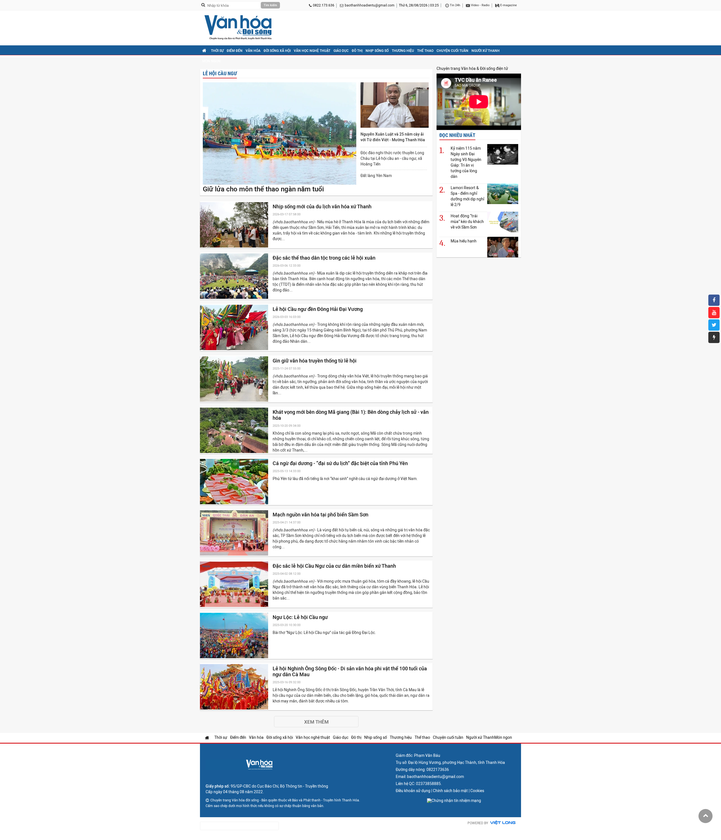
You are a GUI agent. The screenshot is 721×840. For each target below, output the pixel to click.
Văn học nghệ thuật (312, 51)
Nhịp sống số (377, 51)
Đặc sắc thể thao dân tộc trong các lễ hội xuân (325, 258)
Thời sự (217, 51)
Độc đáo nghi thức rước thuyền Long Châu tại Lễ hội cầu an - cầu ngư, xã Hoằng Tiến (392, 158)
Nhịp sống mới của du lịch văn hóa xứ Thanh (323, 206)
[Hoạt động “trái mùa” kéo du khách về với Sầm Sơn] (502, 222)
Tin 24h (454, 5)
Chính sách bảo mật (450, 790)
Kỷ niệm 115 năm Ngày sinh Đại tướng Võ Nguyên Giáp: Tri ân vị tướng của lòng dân (466, 162)
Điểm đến (234, 51)
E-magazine (508, 5)
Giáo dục (341, 51)
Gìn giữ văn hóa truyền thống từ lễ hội (315, 361)
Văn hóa (253, 51)
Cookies (477, 790)
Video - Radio (479, 5)
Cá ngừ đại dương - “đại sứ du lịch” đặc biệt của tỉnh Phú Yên (341, 463)
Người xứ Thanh (485, 51)
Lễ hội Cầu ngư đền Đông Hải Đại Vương (318, 309)
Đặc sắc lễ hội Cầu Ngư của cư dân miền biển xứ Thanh (335, 566)
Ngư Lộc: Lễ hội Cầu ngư (301, 617)
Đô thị (357, 51)
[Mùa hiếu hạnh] (502, 247)
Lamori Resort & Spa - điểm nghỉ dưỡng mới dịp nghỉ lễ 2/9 (467, 196)
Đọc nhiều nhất (457, 135)
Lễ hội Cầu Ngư (220, 73)
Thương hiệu (403, 51)
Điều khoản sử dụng (413, 790)
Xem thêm (316, 722)
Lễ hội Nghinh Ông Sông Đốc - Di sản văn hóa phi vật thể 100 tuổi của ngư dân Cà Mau (350, 671)
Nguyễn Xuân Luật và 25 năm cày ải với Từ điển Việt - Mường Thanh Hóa (392, 137)
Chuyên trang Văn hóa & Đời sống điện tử (472, 68)
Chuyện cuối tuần (452, 51)
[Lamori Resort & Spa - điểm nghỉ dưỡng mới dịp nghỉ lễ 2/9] (502, 194)
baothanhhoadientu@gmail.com (370, 5)
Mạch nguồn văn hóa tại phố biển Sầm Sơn (321, 515)
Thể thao (425, 51)
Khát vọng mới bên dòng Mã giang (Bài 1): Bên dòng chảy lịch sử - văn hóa (351, 415)
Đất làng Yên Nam (376, 175)
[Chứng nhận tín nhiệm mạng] (454, 800)
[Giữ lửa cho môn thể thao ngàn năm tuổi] (279, 133)
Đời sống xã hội (277, 51)
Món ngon (211, 61)
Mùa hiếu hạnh (464, 241)
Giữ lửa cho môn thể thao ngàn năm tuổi (263, 189)
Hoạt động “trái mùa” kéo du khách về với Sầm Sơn (467, 221)
